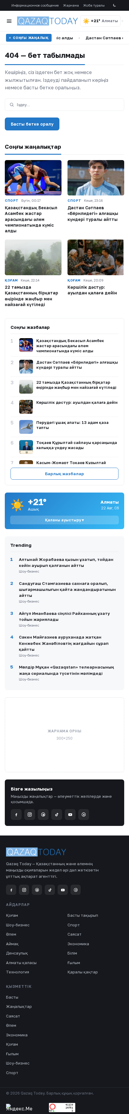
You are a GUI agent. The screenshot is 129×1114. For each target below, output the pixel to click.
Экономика (78, 943)
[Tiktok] (56, 814)
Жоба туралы (94, 5)
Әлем (11, 934)
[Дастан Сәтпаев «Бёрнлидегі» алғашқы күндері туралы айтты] (96, 177)
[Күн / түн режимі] (114, 5)
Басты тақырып (83, 915)
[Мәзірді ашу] (9, 21)
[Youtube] (70, 814)
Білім (72, 953)
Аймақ (12, 943)
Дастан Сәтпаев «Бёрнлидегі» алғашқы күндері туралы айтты (93, 213)
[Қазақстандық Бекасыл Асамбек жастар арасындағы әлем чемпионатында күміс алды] (33, 177)
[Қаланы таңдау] (122, 21)
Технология (17, 972)
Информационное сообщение (35, 5)
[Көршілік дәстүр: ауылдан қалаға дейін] (96, 257)
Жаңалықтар (19, 1006)
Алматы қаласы (21, 962)
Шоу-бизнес (17, 924)
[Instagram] (29, 814)
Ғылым (74, 962)
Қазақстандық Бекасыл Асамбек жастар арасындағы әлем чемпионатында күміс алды (31, 219)
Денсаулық (17, 953)
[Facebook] (16, 814)
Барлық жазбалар (64, 473)
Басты (12, 997)
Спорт (74, 924)
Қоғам (12, 915)
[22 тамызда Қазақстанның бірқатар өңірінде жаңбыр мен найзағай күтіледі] (33, 257)
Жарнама (71, 5)
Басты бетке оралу (32, 124)
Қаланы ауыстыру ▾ (64, 520)
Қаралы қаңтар (83, 972)
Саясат (75, 934)
